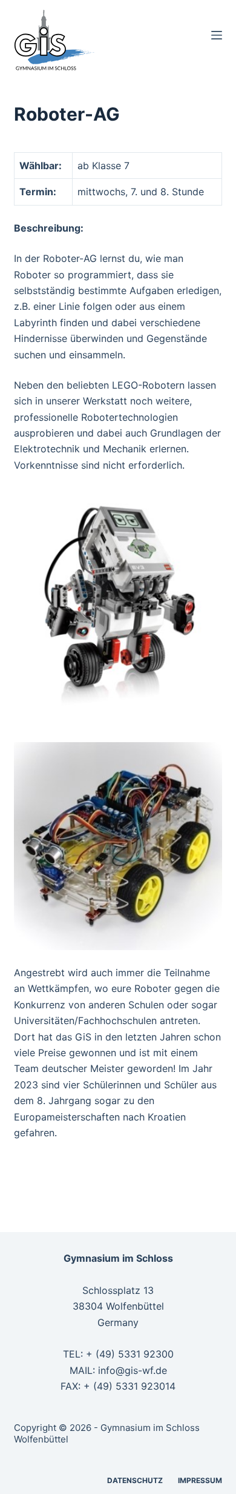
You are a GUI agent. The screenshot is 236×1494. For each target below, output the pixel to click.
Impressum (200, 1480)
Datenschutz (135, 1480)
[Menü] (216, 35)
